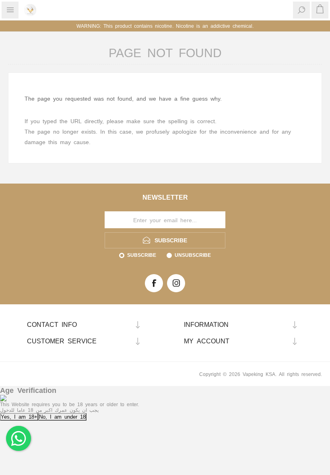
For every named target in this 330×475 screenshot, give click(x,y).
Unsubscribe (193, 254)
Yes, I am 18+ (19, 416)
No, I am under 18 (62, 416)
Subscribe (141, 254)
